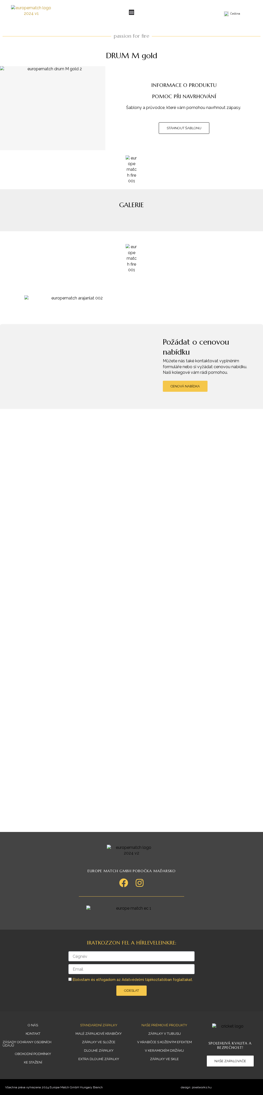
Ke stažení (33, 1062)
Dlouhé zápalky (99, 1050)
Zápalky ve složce (98, 1042)
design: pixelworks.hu (196, 1087)
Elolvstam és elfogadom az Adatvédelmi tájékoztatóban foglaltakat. (133, 980)
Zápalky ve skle (164, 1059)
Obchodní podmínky (33, 1054)
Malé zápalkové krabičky (99, 1034)
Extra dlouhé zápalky (98, 1059)
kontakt (33, 1034)
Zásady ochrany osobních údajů (27, 1043)
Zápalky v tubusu (164, 1034)
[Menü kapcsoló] (131, 12)
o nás (33, 1025)
